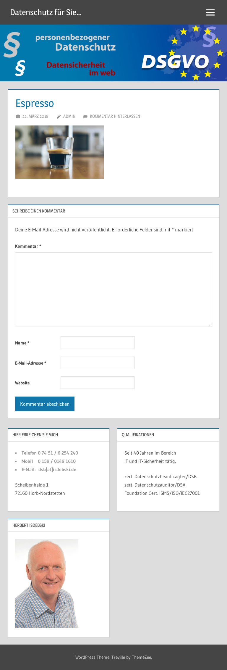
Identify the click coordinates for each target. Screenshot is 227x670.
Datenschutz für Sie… (46, 12)
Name (22, 343)
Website (22, 383)
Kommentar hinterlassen (115, 116)
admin (69, 116)
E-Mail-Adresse (30, 363)
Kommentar (28, 246)
